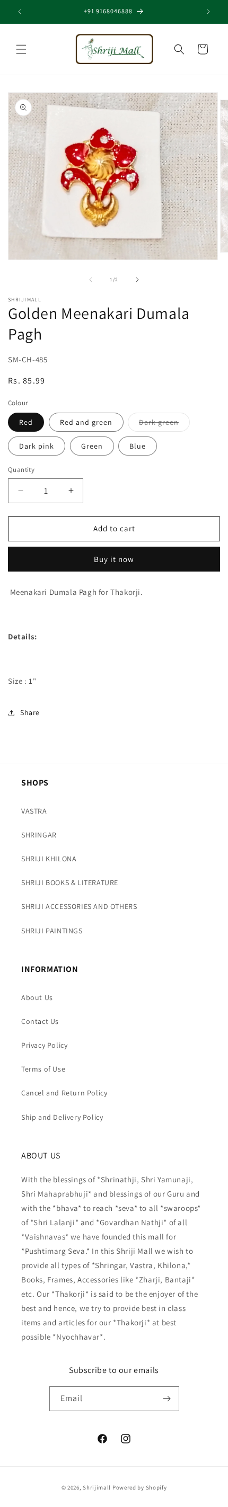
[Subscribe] (167, 1398)
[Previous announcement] (19, 11)
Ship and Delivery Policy (62, 1117)
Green (92, 446)
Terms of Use (43, 1069)
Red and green (86, 422)
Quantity (21, 469)
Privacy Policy (44, 1045)
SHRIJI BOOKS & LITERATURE (69, 882)
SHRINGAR (39, 835)
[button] (21, 49)
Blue (137, 446)
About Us (37, 997)
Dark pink (36, 446)
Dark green (164, 424)
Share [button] (30, 712)
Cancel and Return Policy (64, 1093)
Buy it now (114, 559)
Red (26, 422)
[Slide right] (137, 279)
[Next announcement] (208, 11)
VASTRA (34, 811)
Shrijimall (97, 1487)
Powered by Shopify (139, 1487)
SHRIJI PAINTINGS (52, 930)
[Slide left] (90, 279)
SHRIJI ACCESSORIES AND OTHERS (79, 906)
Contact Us (40, 1021)
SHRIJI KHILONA (48, 858)
